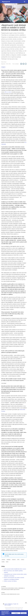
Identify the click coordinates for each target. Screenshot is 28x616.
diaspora (13, 559)
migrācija (8, 559)
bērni (7, 561)
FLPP (18, 559)
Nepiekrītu (24, 613)
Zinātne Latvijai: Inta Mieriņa (10, 581)
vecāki (3, 561)
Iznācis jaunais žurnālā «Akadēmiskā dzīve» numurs (15, 569)
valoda (22, 559)
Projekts (3, 67)
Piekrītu (16, 613)
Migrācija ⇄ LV (6, 1)
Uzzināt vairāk (7, 614)
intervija (3, 559)
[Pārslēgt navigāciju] (24, 2)
